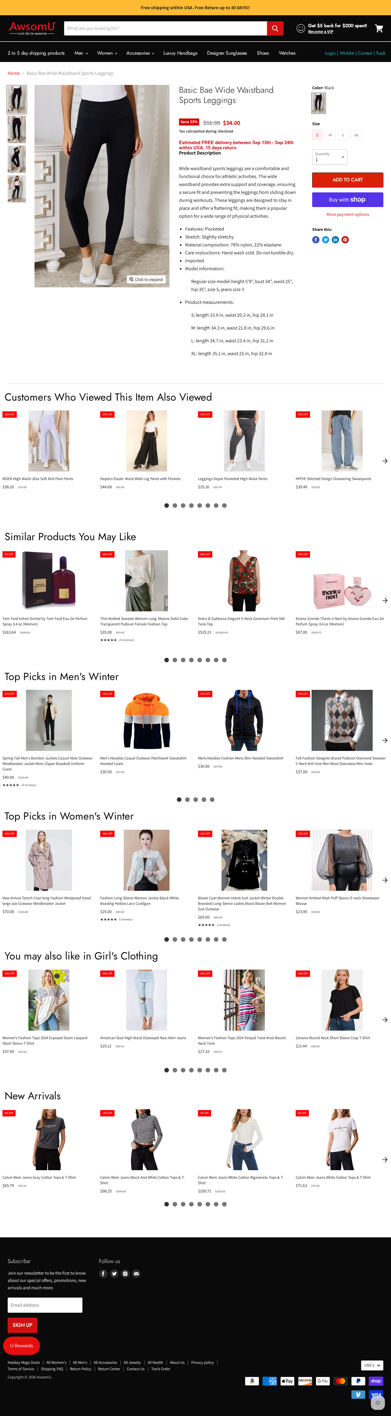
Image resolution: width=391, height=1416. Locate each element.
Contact (365, 53)
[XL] (357, 141)
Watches (287, 52)
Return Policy (80, 1368)
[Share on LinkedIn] (335, 239)
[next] (385, 461)
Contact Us (135, 1368)
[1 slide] (166, 505)
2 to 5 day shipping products (36, 52)
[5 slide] (199, 505)
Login (330, 53)
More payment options (348, 214)
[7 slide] (216, 505)
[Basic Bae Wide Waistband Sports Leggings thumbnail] (17, 100)
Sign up (22, 1325)
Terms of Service (21, 1368)
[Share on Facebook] (316, 239)
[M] (331, 141)
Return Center (109, 1368)
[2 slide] (175, 505)
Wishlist (347, 53)
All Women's (56, 1362)
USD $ (369, 1365)
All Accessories (105, 1362)
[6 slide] (208, 505)
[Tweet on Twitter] (325, 239)
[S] (318, 141)
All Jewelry (132, 1362)
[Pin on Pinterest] (345, 239)
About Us (177, 1362)
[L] (344, 141)
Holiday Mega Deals (24, 1362)
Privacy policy (202, 1362)
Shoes (263, 52)
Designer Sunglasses (227, 52)
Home (14, 73)
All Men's (80, 1362)
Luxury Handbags (180, 52)
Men (80, 52)
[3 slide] (183, 505)
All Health (155, 1362)
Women (105, 52)
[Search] (275, 28)
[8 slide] (224, 505)
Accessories (138, 52)
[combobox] (165, 28)
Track (381, 53)
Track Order (160, 1368)
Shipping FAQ (52, 1368)
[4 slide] (191, 505)
